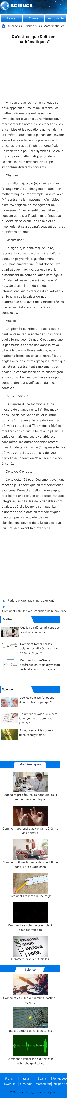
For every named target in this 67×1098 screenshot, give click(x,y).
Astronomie (56, 18)
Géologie (26, 1084)
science (13, 26)
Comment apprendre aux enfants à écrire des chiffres (30, 831)
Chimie (33, 18)
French (9, 1078)
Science (29, 26)
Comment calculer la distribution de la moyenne (34, 611)
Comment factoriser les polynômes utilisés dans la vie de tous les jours (40, 648)
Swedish (9, 1084)
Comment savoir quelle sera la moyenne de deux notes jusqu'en (38, 718)
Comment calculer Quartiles (30, 959)
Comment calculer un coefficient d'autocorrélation (30, 927)
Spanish (43, 1078)
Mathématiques (54, 26)
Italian (26, 1078)
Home (11, 18)
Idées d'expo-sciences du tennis (30, 1030)
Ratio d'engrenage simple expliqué (31, 600)
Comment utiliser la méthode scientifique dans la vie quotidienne (30, 864)
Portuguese (59, 1078)
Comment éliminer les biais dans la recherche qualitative (30, 1061)
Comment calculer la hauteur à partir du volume (30, 1000)
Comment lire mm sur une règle (30, 896)
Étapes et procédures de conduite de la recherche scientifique (30, 797)
